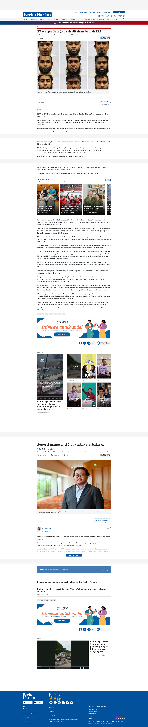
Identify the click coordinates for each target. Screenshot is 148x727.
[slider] (63, 666)
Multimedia (100, 19)
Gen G (109, 19)
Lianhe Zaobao (92, 713)
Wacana (72, 19)
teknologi (53, 600)
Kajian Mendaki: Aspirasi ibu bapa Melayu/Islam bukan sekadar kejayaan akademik (72, 590)
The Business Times (93, 711)
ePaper (99, 12)
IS (59, 314)
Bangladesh (40, 314)
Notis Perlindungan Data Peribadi (32, 713)
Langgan (119, 12)
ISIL (63, 314)
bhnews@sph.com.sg (58, 721)
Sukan (80, 19)
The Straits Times (93, 709)
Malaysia (41, 19)
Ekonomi (56, 19)
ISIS (56, 314)
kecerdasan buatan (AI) (43, 600)
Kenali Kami (26, 709)
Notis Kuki (25, 715)
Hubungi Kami (26, 707)
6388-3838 (52, 711)
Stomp (90, 718)
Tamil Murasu (91, 717)
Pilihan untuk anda (43, 179)
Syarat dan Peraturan (28, 711)
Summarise (43, 455)
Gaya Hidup (64, 19)
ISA (46, 314)
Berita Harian (91, 715)
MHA (51, 314)
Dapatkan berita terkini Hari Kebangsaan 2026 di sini (76, 23)
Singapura (33, 19)
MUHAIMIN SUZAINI (46, 528)
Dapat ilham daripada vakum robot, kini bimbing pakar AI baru (67, 582)
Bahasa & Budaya (90, 19)
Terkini (26, 19)
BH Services (26, 717)
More (116, 19)
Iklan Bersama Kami (28, 723)
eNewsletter (91, 12)
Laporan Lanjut (74, 555)
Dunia (48, 19)
